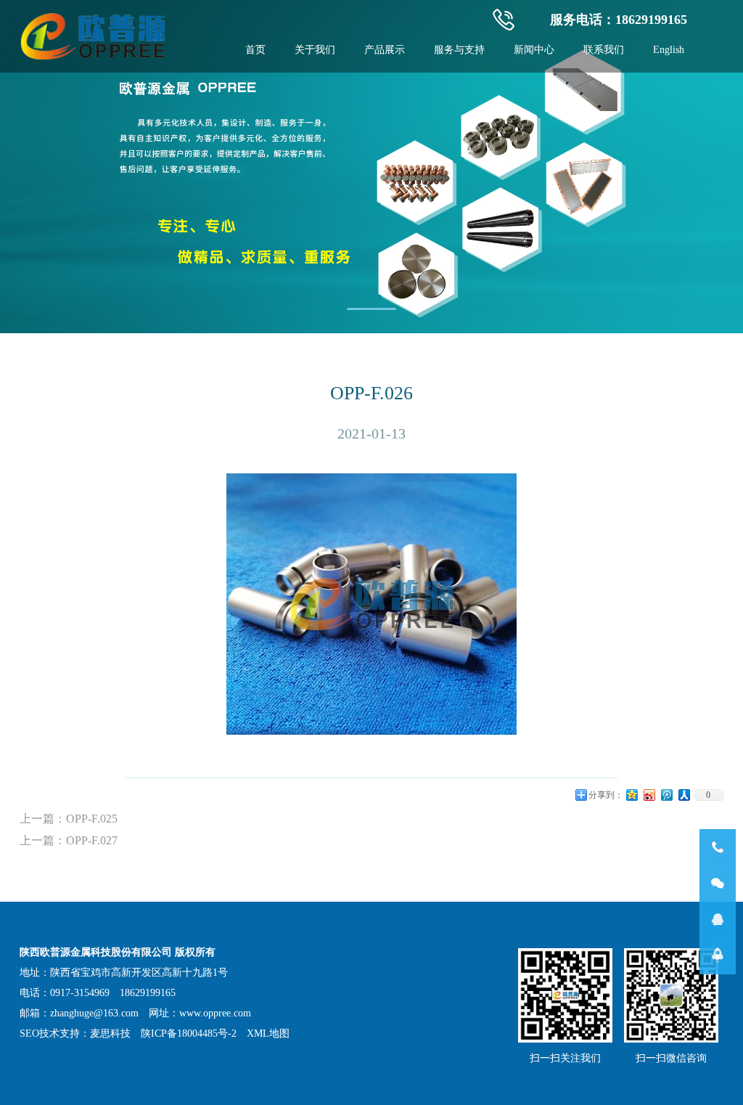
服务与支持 (459, 49)
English (668, 49)
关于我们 (315, 49)
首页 (255, 49)
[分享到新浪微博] (649, 800)
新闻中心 (534, 49)
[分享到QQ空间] (632, 800)
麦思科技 (110, 1033)
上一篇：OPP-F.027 (69, 840)
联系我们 (603, 49)
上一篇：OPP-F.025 (69, 818)
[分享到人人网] (684, 800)
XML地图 (268, 1033)
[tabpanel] (371, 166)
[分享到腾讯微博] (667, 800)
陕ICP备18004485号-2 (189, 1033)
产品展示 (384, 49)
